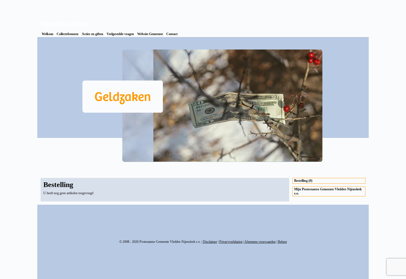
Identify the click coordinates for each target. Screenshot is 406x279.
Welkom (47, 34)
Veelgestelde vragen (120, 34)
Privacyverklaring (230, 242)
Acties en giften (92, 34)
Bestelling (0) (303, 181)
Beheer (282, 242)
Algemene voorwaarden (260, 242)
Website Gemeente (150, 34)
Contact (172, 34)
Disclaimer (210, 242)
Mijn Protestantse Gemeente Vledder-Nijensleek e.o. (328, 191)
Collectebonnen (67, 34)
